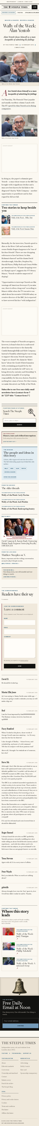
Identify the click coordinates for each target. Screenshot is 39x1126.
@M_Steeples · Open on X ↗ (10, 563)
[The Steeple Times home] (16, 7)
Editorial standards (8, 1066)
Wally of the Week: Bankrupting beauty (18, 509)
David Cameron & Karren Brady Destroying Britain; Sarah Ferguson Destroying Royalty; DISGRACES (19, 543)
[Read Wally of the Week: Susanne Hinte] (6, 230)
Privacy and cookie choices (10, 1099)
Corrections (5, 1070)
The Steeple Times (11, 45)
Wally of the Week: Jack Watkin (15, 502)
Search (19, 424)
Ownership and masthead (10, 1073)
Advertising (24, 1063)
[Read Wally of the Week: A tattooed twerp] (9, 961)
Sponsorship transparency (28, 1073)
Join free (20, 1025)
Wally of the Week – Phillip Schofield (25, 949)
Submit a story (6, 1080)
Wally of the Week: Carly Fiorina (15, 495)
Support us (27, 1053)
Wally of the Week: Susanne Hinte (22, 229)
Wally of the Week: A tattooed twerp (25, 964)
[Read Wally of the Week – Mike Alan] (6, 219)
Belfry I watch (25, 1066)
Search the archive (7, 1083)
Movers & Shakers (8, 12)
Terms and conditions (8, 1106)
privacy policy (24, 660)
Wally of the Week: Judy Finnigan (24, 935)
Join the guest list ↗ (9, 441)
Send (20, 666)
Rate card (23, 1070)
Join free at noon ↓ (9, 576)
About (4, 1063)
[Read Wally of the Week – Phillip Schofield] (9, 946)
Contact (4, 1077)
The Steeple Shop (7, 1087)
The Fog (20, 12)
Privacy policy (6, 1096)
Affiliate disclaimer (7, 1113)
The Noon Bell (16, 1053)
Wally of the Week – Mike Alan (21, 217)
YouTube (5, 1053)
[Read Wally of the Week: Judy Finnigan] (9, 931)
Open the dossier (10, 477)
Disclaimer (5, 1110)
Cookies (4, 1103)
